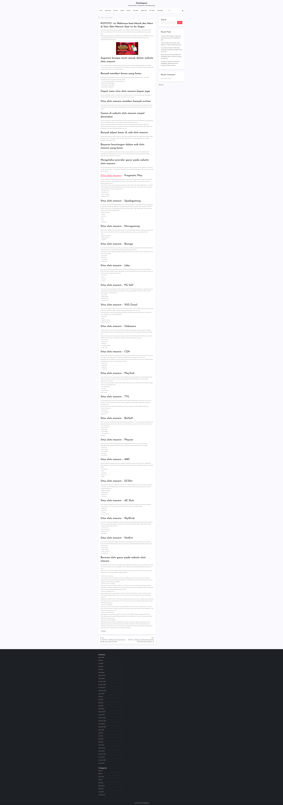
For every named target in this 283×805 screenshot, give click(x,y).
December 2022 (102, 760)
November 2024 (102, 720)
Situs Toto (161, 84)
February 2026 (101, 675)
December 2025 (102, 681)
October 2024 (101, 723)
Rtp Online (135, 10)
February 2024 (101, 748)
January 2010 (101, 763)
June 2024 (100, 736)
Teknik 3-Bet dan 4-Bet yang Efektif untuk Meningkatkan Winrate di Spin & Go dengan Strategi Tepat (171, 56)
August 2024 (101, 729)
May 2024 (100, 739)
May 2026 (100, 666)
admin (102, 17)
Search (163, 20)
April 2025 (100, 705)
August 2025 (101, 693)
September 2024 (102, 726)
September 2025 (102, 690)
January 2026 (101, 678)
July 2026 (100, 660)
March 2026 (101, 672)
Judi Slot (122, 10)
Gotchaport (141, 3)
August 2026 (101, 657)
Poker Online (101, 776)
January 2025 (101, 714)
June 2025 (100, 699)
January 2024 (101, 751)
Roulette (129, 10)
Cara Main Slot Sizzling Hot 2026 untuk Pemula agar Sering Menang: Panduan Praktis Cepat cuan (171, 49)
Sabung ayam (144, 10)
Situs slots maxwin (111, 175)
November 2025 (102, 684)
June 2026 (100, 663)
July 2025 (100, 696)
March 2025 (101, 708)
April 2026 (100, 669)
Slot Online (152, 10)
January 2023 (101, 757)
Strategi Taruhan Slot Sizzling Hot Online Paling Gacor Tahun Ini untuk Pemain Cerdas (171, 44)
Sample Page (108, 10)
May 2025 (100, 702)
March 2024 (101, 745)
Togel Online (160, 10)
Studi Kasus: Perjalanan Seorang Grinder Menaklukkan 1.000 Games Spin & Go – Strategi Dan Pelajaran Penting (170, 63)
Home (100, 10)
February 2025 (101, 711)
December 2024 (102, 717)
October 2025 (101, 687)
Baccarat (115, 10)
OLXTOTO (146, 802)
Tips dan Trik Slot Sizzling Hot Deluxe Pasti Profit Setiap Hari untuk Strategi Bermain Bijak (171, 38)
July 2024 (100, 733)
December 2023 (102, 754)
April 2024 (100, 742)
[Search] (183, 10)
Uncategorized (101, 794)
